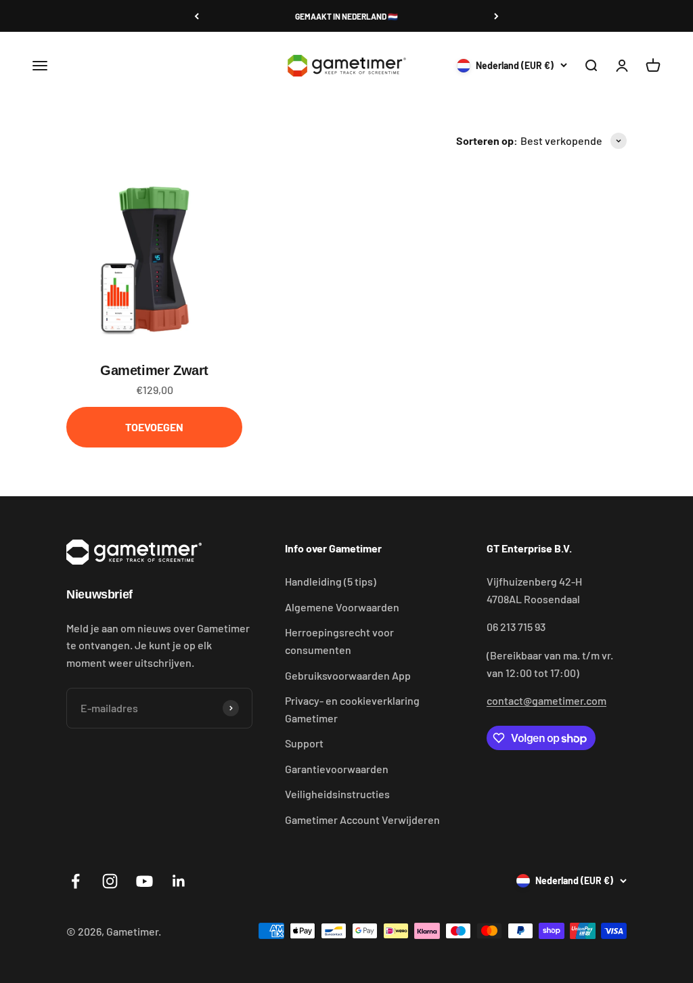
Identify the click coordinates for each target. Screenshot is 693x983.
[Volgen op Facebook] (75, 881)
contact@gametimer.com (546, 700)
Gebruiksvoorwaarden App (348, 675)
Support (304, 743)
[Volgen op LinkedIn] (179, 881)
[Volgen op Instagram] (110, 881)
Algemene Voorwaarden (342, 606)
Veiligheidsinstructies (337, 793)
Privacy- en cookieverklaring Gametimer (352, 709)
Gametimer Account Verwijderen (362, 819)
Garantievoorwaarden (336, 768)
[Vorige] (196, 16)
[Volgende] (496, 16)
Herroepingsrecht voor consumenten (339, 641)
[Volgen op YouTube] (144, 881)
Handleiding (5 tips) (330, 581)
